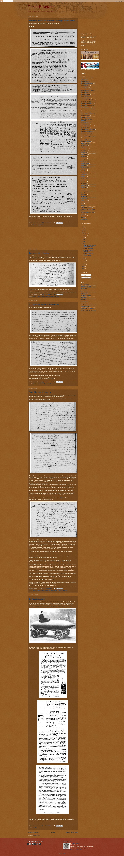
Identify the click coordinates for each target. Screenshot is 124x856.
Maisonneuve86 (60, 561)
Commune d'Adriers (85, 81)
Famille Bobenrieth (84, 148)
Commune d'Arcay (84, 87)
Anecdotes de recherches (38, 224)
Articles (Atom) (36, 835)
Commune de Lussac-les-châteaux (88, 129)
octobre (85, 235)
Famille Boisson (84, 150)
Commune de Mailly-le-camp (86, 131)
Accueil (53, 832)
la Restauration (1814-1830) (86, 207)
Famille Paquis (84, 187)
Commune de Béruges (85, 96)
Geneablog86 (83, 290)
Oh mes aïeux (84, 297)
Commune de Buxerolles (49, 383)
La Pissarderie (84, 288)
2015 (83, 228)
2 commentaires (48, 381)
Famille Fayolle (84, 169)
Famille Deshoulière (85, 163)
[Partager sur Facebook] (61, 223)
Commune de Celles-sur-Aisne (87, 103)
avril (84, 258)
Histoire (82, 203)
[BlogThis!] (58, 223)
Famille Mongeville (84, 178)
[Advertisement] (52, 238)
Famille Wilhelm (84, 200)
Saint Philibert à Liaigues (40, 392)
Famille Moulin (84, 181)
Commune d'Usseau (85, 92)
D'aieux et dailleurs (84, 301)
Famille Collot (83, 158)
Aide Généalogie (84, 291)
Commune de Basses (85, 94)
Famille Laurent (84, 174)
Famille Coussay (84, 161)
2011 (83, 268)
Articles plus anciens (72, 832)
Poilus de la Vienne (85, 284)
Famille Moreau (84, 180)
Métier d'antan (83, 215)
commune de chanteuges (86, 107)
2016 (83, 226)
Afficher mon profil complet (75, 849)
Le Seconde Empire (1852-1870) (87, 212)
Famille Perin (83, 189)
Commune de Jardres (85, 117)
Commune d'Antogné (85, 85)
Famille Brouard (84, 154)
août (84, 237)
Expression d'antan (85, 143)
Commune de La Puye (85, 122)
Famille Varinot (84, 196)
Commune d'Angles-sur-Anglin (87, 83)
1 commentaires (48, 294)
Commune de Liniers (85, 127)
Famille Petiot (83, 192)
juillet (84, 239)
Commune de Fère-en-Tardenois (87, 113)
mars (84, 260)
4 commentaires (48, 222)
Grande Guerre (84, 202)
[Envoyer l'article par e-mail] (54, 222)
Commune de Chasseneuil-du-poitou (51, 296)
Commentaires (85, 277)
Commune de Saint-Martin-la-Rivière (88, 136)
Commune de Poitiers (85, 134)
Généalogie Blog (84, 304)
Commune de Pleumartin (86, 133)
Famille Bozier (84, 152)
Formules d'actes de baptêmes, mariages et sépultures (52, 20)
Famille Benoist (84, 147)
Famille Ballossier (84, 145)
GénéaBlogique (41, 6)
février (84, 262)
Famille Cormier (84, 159)
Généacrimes (83, 299)
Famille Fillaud (84, 170)
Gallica (60, 812)
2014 (83, 230)
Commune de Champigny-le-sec (50, 590)
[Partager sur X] (59, 223)
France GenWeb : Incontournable (87, 308)
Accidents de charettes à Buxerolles (44, 304)
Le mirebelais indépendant (86, 302)
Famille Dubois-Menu (85, 167)
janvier (84, 264)
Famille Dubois (84, 165)
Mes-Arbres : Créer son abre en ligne (88, 310)
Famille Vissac (84, 198)
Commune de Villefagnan (86, 141)
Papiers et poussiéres (85, 306)
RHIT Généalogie (84, 293)
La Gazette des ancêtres (86, 295)
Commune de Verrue (85, 139)
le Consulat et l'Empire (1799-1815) (88, 209)
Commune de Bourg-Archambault (87, 99)
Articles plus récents (33, 832)
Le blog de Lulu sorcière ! (86, 286)
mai (84, 243)
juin (84, 241)
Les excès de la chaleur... (39, 252)
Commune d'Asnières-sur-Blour (87, 90)
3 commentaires (48, 825)
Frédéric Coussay (75, 843)
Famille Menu (83, 176)
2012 (83, 266)
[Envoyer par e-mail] (57, 223)
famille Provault (84, 194)
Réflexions (83, 217)
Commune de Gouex (85, 115)
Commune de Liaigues (62, 590)
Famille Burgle (84, 156)
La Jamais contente (37, 598)
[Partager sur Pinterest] (62, 223)
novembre (85, 233)
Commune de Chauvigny (86, 111)
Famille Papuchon (84, 185)
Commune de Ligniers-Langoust (87, 125)
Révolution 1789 (84, 219)
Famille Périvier (84, 191)
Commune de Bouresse (85, 98)
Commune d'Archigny (85, 88)
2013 (83, 232)
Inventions (35, 827)
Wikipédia (62, 497)
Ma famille (83, 214)
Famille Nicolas (84, 183)
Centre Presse (84, 79)
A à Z (82, 76)
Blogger (64, 853)
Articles (84, 275)
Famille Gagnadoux (85, 172)
